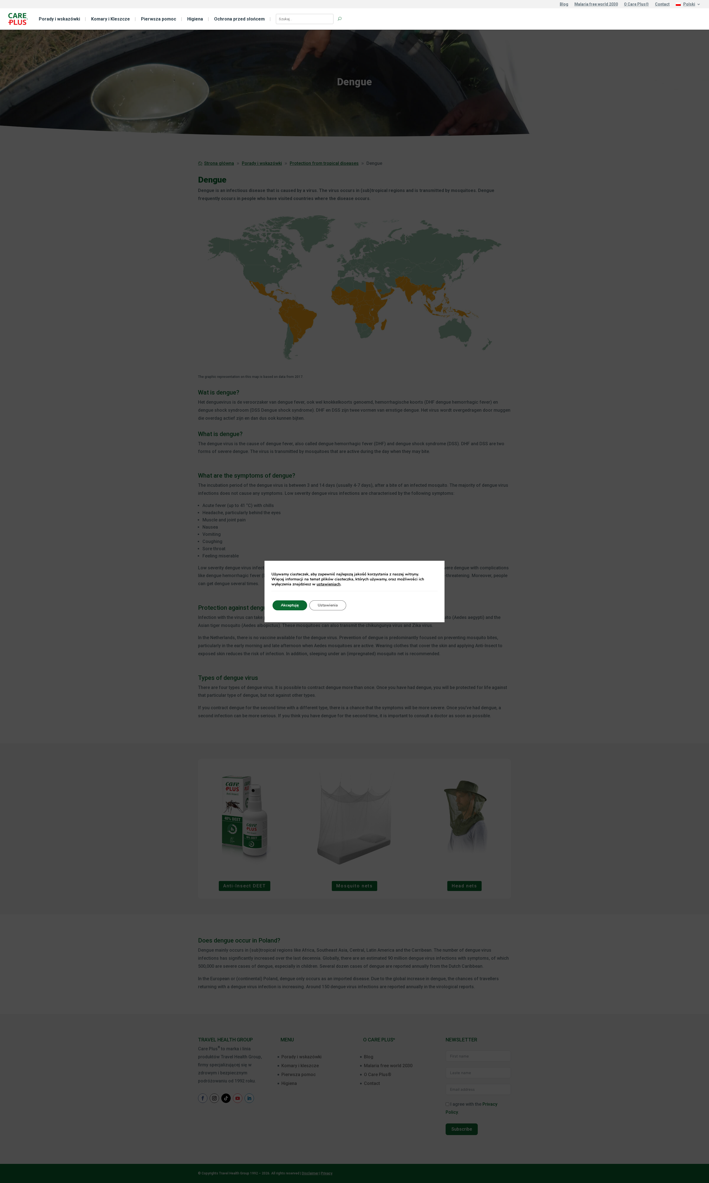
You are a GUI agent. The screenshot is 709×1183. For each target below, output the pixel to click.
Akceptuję (290, 605)
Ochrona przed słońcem (239, 19)
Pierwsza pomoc (158, 19)
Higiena (195, 19)
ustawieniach (328, 584)
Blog (564, 4)
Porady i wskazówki (59, 19)
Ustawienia (328, 605)
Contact (662, 4)
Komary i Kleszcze (110, 19)
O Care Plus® (636, 4)
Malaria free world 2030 (596, 4)
